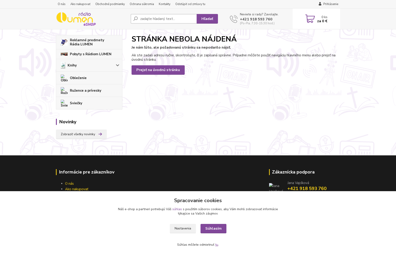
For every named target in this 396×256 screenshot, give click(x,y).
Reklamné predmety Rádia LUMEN (87, 42)
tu (216, 244)
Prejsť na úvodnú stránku (158, 69)
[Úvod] (91, 18)
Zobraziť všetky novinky (78, 134)
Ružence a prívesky (85, 90)
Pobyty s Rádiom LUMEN (90, 54)
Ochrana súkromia (142, 4)
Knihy (72, 65)
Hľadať (207, 18)
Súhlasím (213, 228)
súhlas (177, 209)
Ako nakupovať (80, 4)
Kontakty (164, 4)
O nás (62, 4)
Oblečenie (78, 78)
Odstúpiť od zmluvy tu (190, 4)
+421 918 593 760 (256, 19)
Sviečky (76, 103)
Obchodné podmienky (110, 4)
